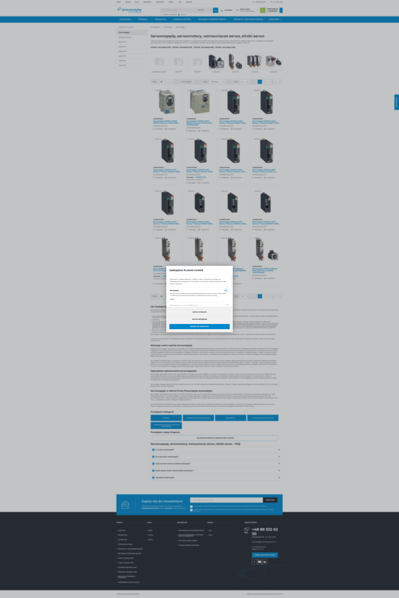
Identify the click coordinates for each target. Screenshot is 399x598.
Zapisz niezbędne (199, 319)
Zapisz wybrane (199, 312)
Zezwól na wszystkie (199, 326)
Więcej (172, 299)
